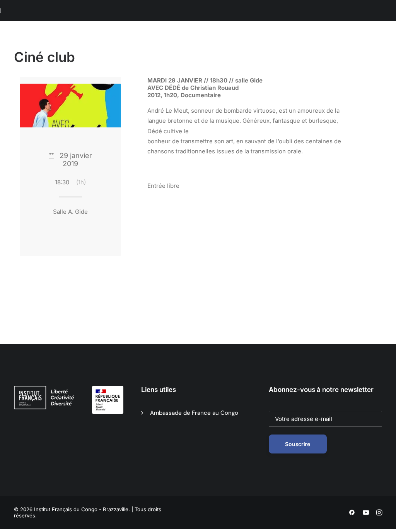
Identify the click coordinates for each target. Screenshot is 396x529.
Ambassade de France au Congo (194, 413)
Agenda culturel (169, 47)
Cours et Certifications (280, 47)
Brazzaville (121, 47)
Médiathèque (220, 47)
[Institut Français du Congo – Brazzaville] (53, 46)
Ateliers (333, 47)
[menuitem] (124, 47)
